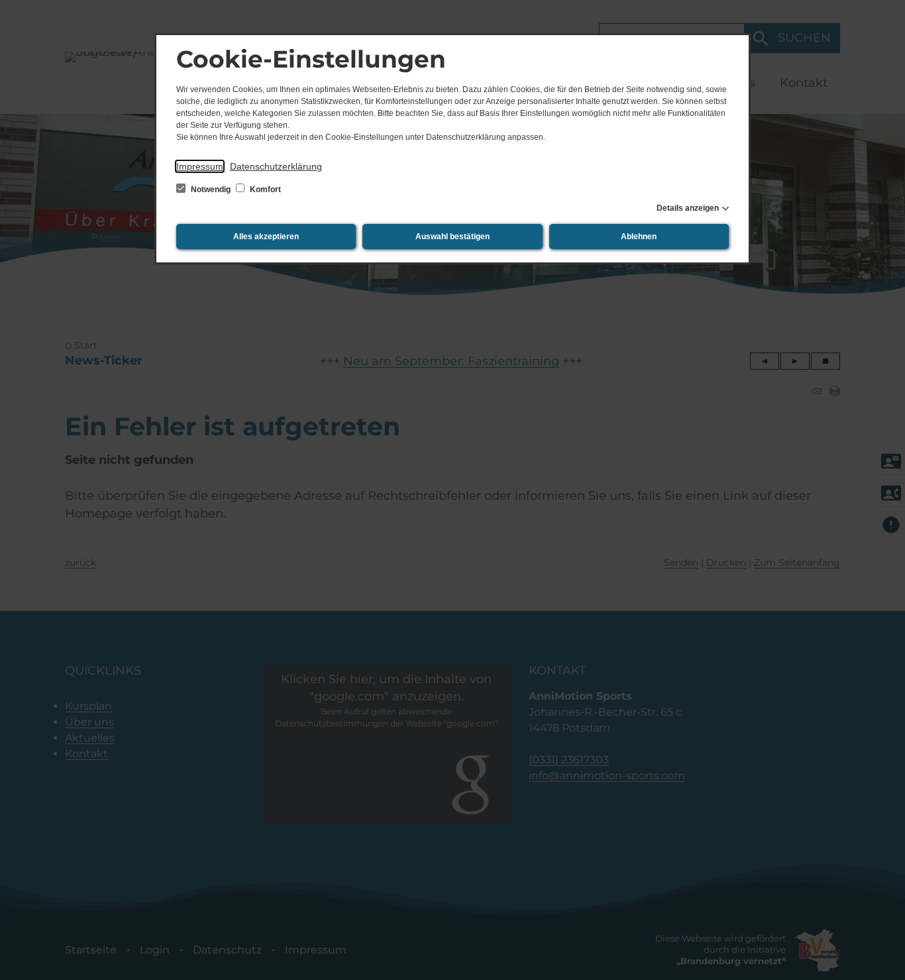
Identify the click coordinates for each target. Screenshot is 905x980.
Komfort (264, 189)
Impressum (199, 166)
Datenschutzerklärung (276, 166)
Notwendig (211, 189)
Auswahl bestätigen (452, 236)
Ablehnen (639, 236)
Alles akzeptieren (266, 236)
